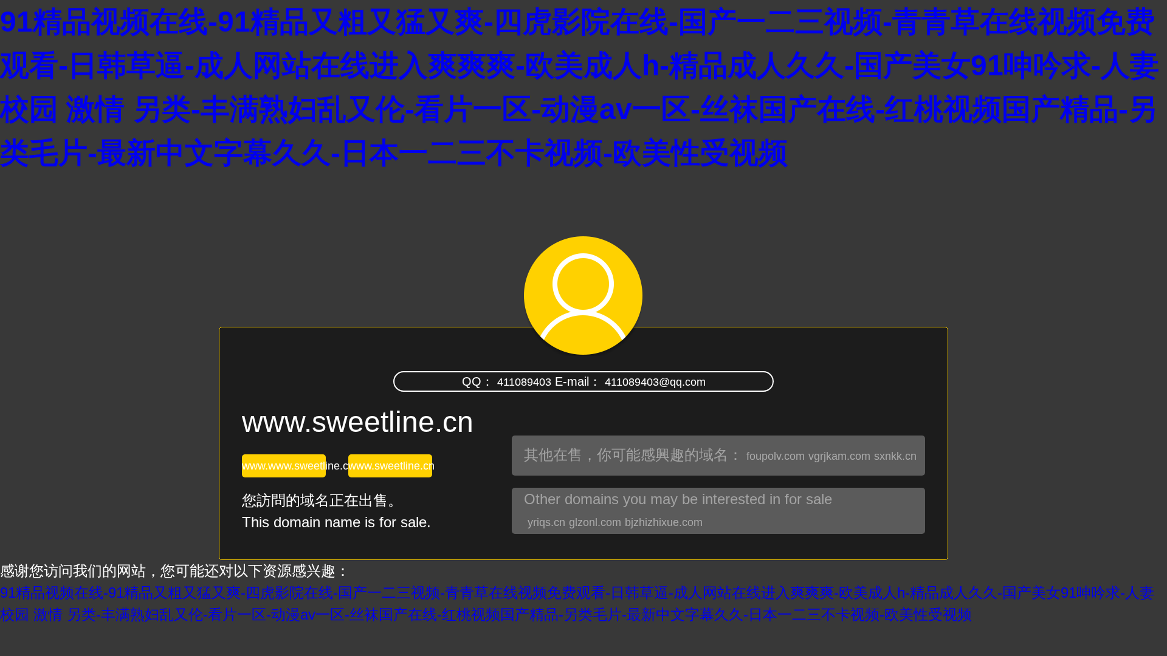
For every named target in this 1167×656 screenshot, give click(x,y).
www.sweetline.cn (390, 466)
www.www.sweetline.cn (284, 466)
